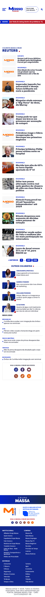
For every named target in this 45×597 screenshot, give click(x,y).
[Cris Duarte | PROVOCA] (8, 273)
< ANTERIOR (13, 260)
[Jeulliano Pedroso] (8, 296)
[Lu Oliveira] (8, 307)
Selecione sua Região (30, 9)
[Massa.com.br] (16, 9)
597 (29, 260)
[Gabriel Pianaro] (8, 284)
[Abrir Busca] (42, 9)
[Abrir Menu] (4, 9)
